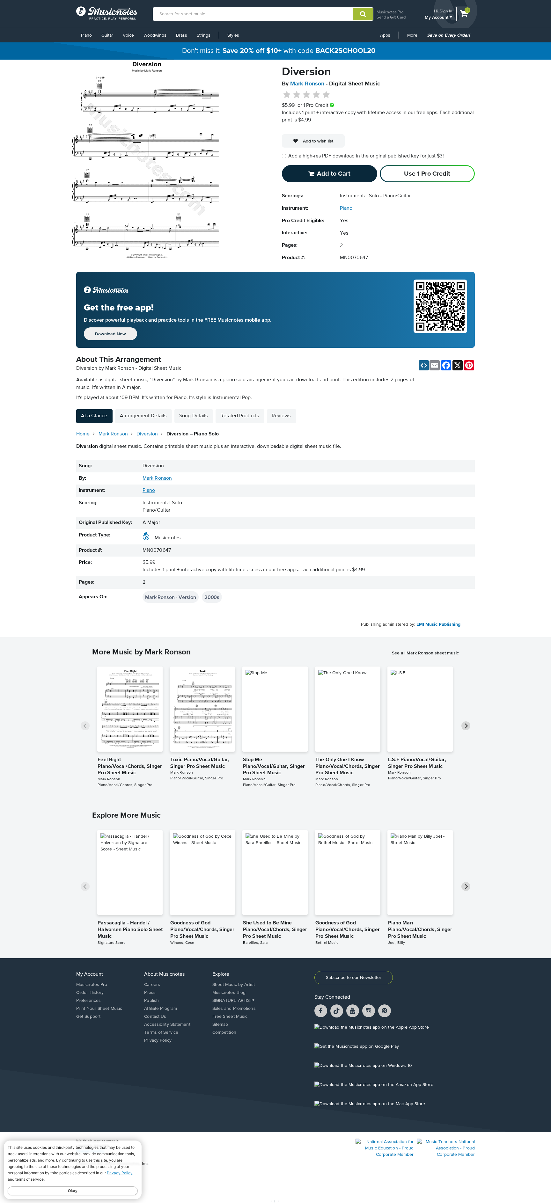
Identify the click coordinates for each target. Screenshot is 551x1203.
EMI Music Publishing (438, 624)
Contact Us (155, 1016)
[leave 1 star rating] (287, 95)
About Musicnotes (164, 974)
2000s (211, 597)
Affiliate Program (160, 1008)
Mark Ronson (307, 84)
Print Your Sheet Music (99, 1008)
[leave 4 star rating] (316, 95)
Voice (128, 35)
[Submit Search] (363, 14)
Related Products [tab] (239, 416)
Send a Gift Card (391, 17)
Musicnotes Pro (390, 12)
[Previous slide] (85, 725)
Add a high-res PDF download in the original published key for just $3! (366, 156)
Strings (203, 35)
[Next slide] (465, 725)
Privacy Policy (157, 1040)
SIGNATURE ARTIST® (233, 1000)
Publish (151, 1000)
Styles (233, 35)
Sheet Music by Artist (233, 984)
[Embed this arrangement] (424, 365)
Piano (86, 35)
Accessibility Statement (167, 1024)
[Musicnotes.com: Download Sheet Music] (106, 13)
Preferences (88, 1000)
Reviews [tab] (281, 416)
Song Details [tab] (193, 416)
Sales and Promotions (234, 1008)
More (414, 37)
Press (150, 992)
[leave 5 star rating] (326, 95)
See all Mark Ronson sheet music (425, 652)
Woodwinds (154, 35)
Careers (152, 984)
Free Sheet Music (230, 1016)
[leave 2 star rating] (297, 95)
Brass (181, 35)
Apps (385, 35)
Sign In (446, 11)
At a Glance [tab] (94, 416)
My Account (437, 17)
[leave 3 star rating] (307, 95)
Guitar (107, 35)
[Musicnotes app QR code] (440, 310)
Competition (224, 1032)
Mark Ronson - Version (170, 597)
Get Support (88, 1016)
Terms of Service (161, 1032)
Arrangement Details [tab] (143, 416)
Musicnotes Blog (229, 992)
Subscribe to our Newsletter (353, 977)
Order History (90, 992)
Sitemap (220, 1024)
